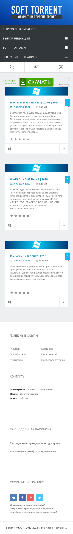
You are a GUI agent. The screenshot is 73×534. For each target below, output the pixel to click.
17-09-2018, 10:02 (21, 107)
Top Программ (14, 47)
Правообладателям (53, 360)
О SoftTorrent (18, 354)
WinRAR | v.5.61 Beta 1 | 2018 (29, 179)
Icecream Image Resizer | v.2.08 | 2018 (34, 102)
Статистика (17, 360)
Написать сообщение (40, 389)
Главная (15, 348)
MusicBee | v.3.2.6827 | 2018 (28, 256)
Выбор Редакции (16, 38)
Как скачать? (49, 354)
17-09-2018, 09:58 (21, 260)
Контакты (47, 348)
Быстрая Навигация (19, 29)
